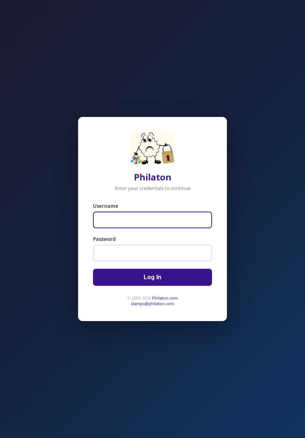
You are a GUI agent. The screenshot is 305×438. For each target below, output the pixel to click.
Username (105, 206)
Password (104, 239)
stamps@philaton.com (152, 303)
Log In (152, 277)
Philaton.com (165, 298)
